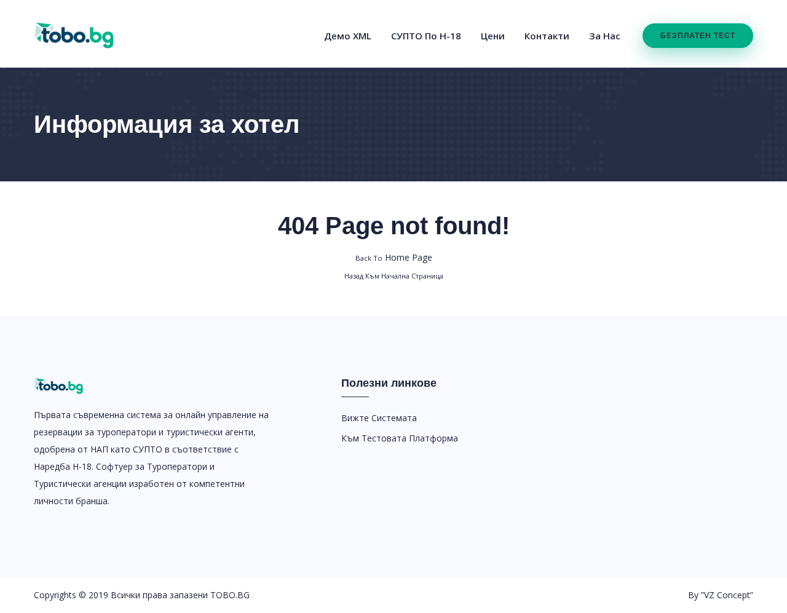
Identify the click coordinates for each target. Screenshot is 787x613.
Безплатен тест (697, 35)
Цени (493, 36)
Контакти (546, 36)
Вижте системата (379, 418)
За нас (604, 36)
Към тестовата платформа (399, 438)
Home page (393, 257)
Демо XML (347, 36)
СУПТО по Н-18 (426, 36)
